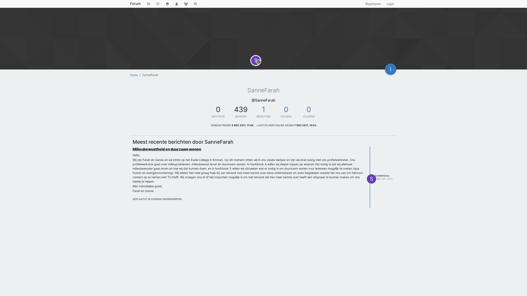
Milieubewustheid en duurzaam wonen (167, 149)
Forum (135, 3)
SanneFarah (382, 176)
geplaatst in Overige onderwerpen (157, 199)
